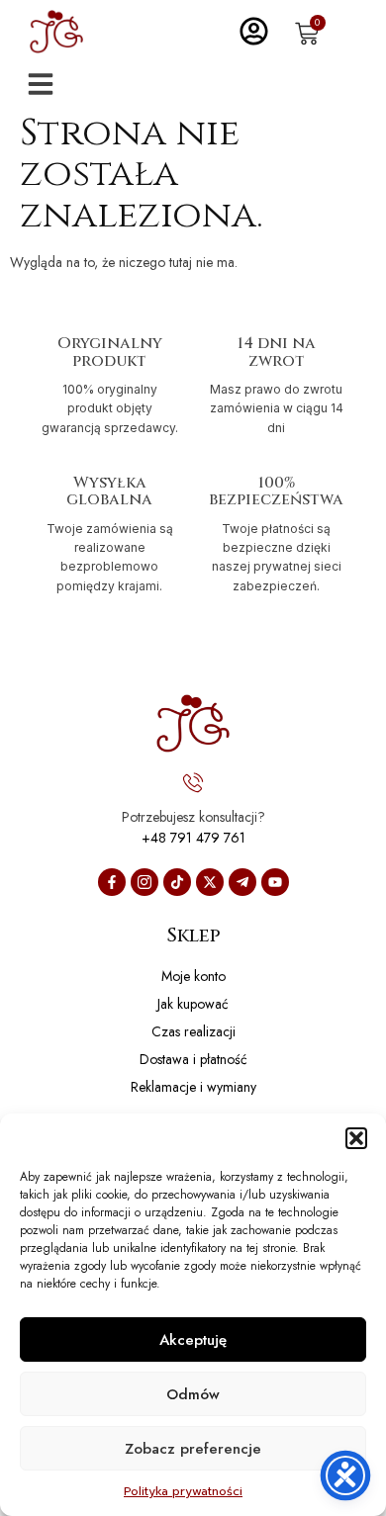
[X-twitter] (210, 882)
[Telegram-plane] (242, 882)
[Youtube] (275, 882)
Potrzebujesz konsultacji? (193, 817)
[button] (356, 1138)
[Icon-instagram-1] (144, 882)
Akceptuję (193, 1340)
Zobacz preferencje (193, 1449)
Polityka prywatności (183, 1491)
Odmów (193, 1394)
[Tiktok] (177, 882)
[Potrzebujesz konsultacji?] (193, 782)
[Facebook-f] (112, 882)
